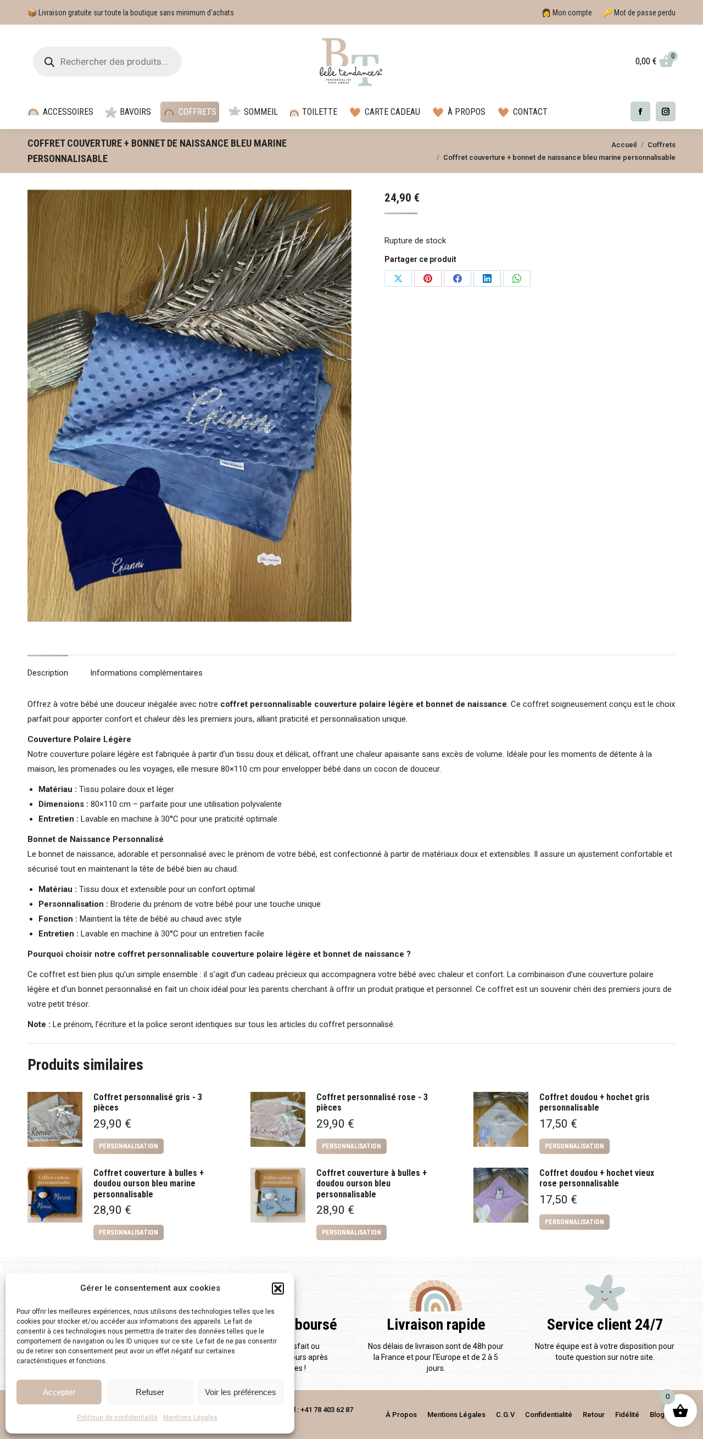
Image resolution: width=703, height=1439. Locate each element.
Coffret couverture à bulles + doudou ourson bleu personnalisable (371, 1183)
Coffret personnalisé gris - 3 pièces (147, 1102)
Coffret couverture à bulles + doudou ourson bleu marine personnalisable (148, 1183)
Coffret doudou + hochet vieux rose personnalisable (596, 1178)
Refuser (150, 1392)
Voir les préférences (240, 1392)
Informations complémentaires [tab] (146, 673)
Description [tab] (47, 673)
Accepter (59, 1392)
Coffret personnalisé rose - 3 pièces (372, 1102)
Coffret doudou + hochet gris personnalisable (594, 1102)
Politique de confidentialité (117, 1417)
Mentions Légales (190, 1417)
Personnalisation (128, 1146)
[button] (277, 1288)
